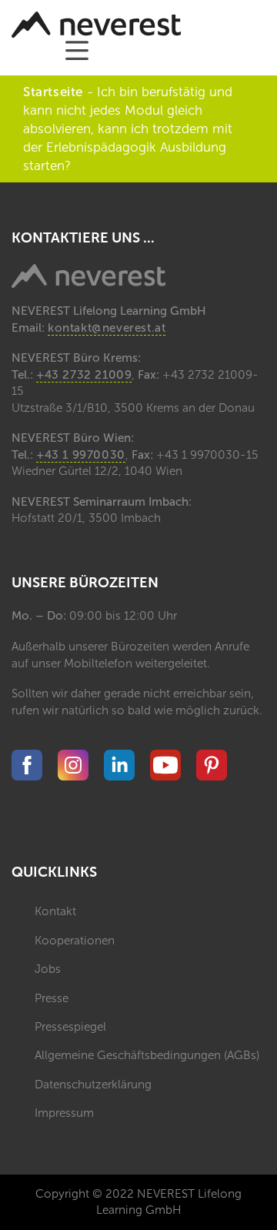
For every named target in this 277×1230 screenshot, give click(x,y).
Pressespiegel (70, 1027)
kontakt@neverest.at (106, 328)
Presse (51, 998)
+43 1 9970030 (80, 455)
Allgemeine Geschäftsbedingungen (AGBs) (147, 1055)
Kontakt (55, 911)
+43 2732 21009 (84, 375)
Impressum (64, 1113)
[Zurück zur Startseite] (96, 25)
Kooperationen (75, 941)
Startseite (53, 91)
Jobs (48, 969)
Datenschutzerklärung (93, 1084)
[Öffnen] (76, 51)
